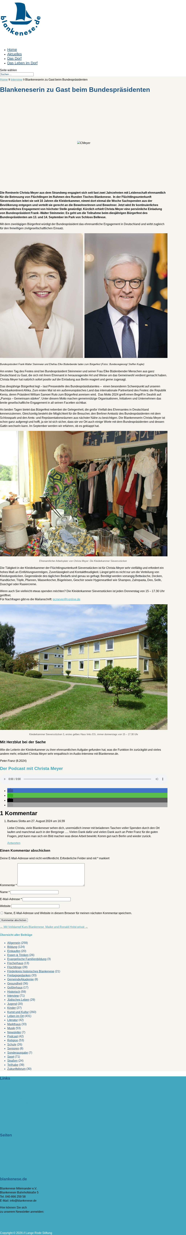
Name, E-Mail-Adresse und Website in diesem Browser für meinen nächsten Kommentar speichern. (68, 913)
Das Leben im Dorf (22, 63)
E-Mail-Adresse (11, 899)
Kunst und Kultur (18, 1012)
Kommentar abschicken (13, 920)
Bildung (12, 946)
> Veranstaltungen (11, 1148)
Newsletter (14, 1032)
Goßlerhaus (15, 987)
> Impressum (8, 1152)
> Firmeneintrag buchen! (15, 1087)
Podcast (12, 1036)
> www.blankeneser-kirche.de (19, 1102)
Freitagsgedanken (19, 975)
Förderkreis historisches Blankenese (30, 971)
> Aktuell (5, 1144)
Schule (11, 1044)
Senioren (13, 1048)
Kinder (11, 1007)
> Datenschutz (9, 1156)
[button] (10, 790)
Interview (13, 995)
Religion (12, 1040)
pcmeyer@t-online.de (66, 599)
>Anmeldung (8, 1218)
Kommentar (8, 885)
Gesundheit (14, 983)
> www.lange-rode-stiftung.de (19, 1094)
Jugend (12, 1003)
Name (5, 892)
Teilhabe (12, 1064)
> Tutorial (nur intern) (13, 1164)
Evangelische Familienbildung (26, 959)
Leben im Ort (15, 1016)
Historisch (13, 991)
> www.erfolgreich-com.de (16, 1106)
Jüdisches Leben (18, 999)
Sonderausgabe (17, 1052)
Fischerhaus (15, 963)
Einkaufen (13, 951)
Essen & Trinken (18, 955)
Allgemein (13, 942)
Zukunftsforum (16, 1068)
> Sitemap (6, 1160)
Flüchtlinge (14, 967)
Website (5, 906)
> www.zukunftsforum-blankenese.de (23, 1098)
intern (3, 1113)
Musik (11, 1028)
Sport (10, 1056)
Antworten (13, 843)
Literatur (12, 1020)
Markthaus (14, 1024)
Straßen (12, 1060)
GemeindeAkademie (20, 979)
